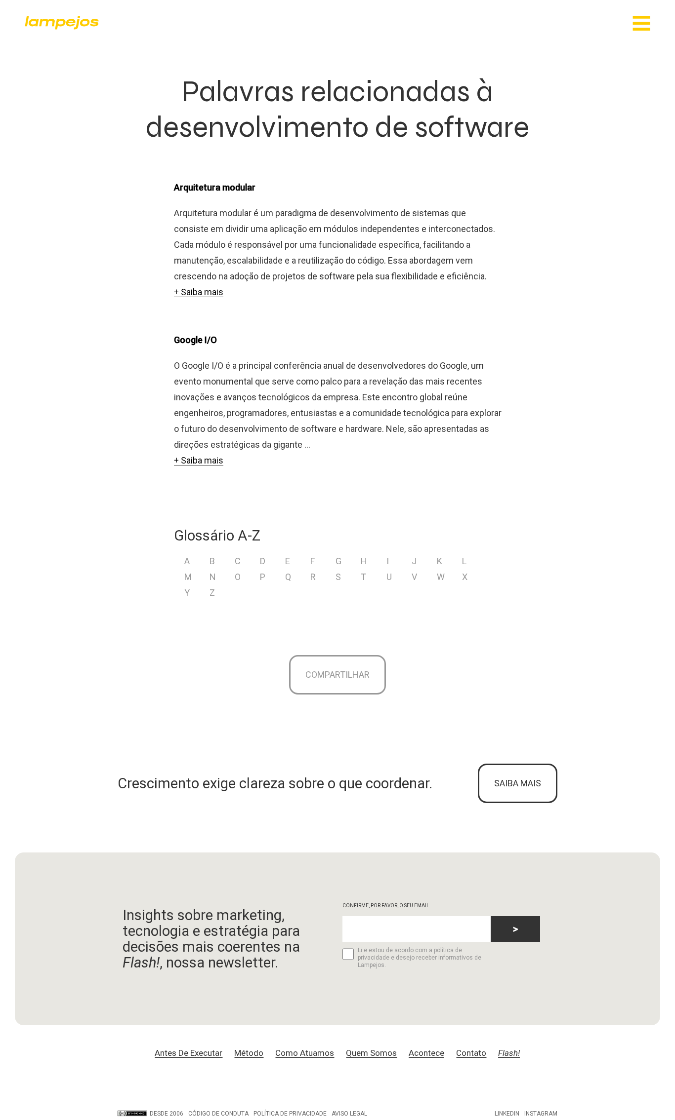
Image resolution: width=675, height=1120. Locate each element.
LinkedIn (507, 1113)
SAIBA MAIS (517, 783)
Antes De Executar (188, 1053)
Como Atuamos (304, 1053)
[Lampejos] (62, 27)
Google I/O (195, 340)
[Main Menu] (641, 24)
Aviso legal (349, 1113)
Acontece (426, 1053)
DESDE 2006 (166, 1113)
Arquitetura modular (214, 187)
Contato (471, 1053)
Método (248, 1053)
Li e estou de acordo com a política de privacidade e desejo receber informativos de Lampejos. (419, 957)
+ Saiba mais (198, 292)
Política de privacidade (290, 1113)
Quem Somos (371, 1053)
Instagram (540, 1113)
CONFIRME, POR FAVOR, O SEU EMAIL (385, 905)
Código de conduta (218, 1113)
